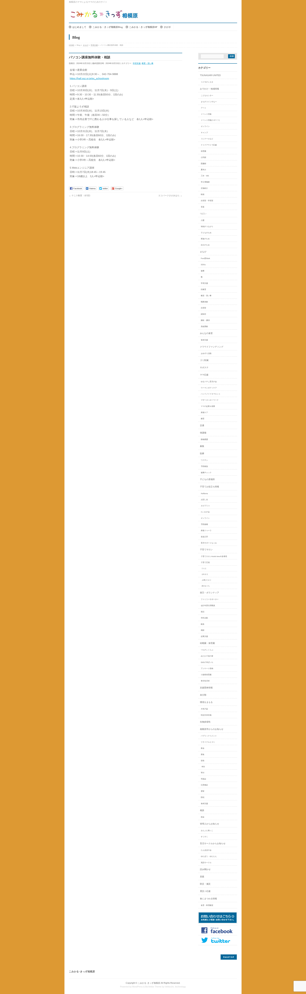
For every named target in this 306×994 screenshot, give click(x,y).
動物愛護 (204, 439)
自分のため (205, 245)
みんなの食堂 (206, 333)
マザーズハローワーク (210, 400)
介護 (202, 220)
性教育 (203, 289)
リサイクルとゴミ (208, 742)
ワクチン (204, 460)
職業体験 (204, 302)
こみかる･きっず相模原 (149, 983)
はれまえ (205, 574)
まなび (203, 251)
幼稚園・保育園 (207, 643)
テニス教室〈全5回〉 (80, 195)
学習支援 (137, 63)
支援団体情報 (206, 687)
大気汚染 (204, 709)
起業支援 (204, 636)
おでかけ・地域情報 (209, 89)
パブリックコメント (209, 736)
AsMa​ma (204, 493)
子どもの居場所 (207, 479)
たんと (204, 568)
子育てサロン (206, 549)
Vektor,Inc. (170, 986)
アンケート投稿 (207, 668)
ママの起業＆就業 (208, 406)
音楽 (202, 207)
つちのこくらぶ (207, 650)
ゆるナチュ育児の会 (209, 382)
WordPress (137, 986)
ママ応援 (204, 375)
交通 (202, 425)
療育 (202, 419)
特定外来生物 (206, 715)
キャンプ (204, 132)
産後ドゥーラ (206, 530)
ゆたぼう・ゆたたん (209, 856)
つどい (203, 213)
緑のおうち (206, 586)
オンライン (205, 126)
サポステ (204, 367)
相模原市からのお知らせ (211, 729)
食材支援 (204, 340)
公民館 (203, 157)
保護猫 (203, 432)
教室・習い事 (147, 63)
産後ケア (204, 412)
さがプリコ (205, 506)
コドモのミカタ (207, 82)
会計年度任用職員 (208, 605)
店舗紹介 (204, 188)
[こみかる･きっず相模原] (104, 15)
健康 (202, 271)
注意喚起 (204, 785)
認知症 (203, 314)
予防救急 (204, 466)
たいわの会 (205, 512)
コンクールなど (207, 139)
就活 (202, 612)
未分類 (203, 695)
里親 (202, 876)
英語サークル (206, 863)
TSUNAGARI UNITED (210, 75)
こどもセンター (207, 95)
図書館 (203, 164)
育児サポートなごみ (209, 543)
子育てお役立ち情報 (209, 486)
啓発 (202, 761)
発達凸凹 (204, 537)
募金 (202, 748)
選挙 (202, 791)
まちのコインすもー (209, 102)
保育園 (203, 151)
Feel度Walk (205, 258)
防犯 (202, 797)
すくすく (204, 837)
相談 (202, 630)
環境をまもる (206, 702)
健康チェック (206, 473)
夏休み (203, 170)
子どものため (206, 233)
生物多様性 (205, 722)
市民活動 (204, 618)
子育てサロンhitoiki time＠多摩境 (214, 556)
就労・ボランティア (209, 592)
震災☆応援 (205, 891)
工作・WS (205, 176)
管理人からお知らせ (209, 824)
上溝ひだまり (206, 580)
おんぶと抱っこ (207, 830)
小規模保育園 (206, 675)
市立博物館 (205, 182)
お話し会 (204, 499)
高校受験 (204, 326)
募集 (202, 446)
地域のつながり (207, 226)
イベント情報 (206, 114)
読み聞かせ (205, 869)
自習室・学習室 (207, 201)
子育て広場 (205, 562)
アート (203, 108)
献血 (202, 624)
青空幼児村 (205, 681)
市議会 (203, 779)
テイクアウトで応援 (209, 145)
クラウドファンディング (211, 347)
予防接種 (204, 524)
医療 (202, 453)
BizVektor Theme (153, 986)
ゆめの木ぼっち (207, 662)
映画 (202, 194)
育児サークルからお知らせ (212, 843)
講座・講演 (205, 320)
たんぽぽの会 (206, 850)
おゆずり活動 (206, 353)
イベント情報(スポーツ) (210, 120)
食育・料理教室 (207, 905)
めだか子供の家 (207, 656)
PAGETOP (228, 957)
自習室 (203, 308)
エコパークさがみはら (170, 195)
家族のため (205, 239)
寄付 (202, 773)
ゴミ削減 (204, 360)
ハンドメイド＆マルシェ (210, 394)
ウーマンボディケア (209, 388)
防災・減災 (205, 884)
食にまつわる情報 (208, 898)
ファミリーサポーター (210, 599)
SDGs (203, 265)
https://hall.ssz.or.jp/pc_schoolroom (89, 78)
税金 (202, 817)
